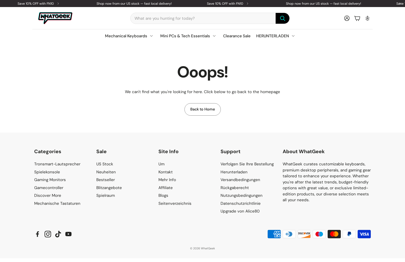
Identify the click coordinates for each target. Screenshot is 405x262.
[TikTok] (58, 234)
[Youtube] (68, 234)
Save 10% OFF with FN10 (36, 3)
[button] (210, 18)
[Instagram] (48, 234)
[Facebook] (37, 234)
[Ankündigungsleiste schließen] (400, 3)
